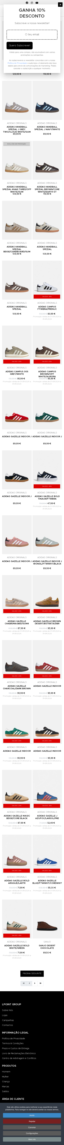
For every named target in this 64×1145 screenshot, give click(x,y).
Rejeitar (32, 1121)
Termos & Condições (13, 1043)
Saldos (5, 1091)
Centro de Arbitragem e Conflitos (19, 1058)
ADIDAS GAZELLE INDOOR (47, 686)
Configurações (32, 1133)
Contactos (7, 1025)
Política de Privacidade (13, 1039)
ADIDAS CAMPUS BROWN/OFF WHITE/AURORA (47, 374)
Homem (6, 1072)
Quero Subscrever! (19, 45)
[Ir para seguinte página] (35, 983)
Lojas (4, 1015)
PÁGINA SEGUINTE (32, 974)
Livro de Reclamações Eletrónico (19, 1053)
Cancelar (32, 1127)
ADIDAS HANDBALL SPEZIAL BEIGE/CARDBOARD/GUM (16, 249)
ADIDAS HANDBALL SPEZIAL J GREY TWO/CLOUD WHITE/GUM (17, 129)
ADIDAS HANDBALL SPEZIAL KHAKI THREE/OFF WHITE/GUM (16, 189)
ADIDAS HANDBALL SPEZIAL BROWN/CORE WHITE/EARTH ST (47, 189)
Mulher (5, 1077)
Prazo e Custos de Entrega (15, 1048)
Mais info (32, 1139)
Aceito (32, 1115)
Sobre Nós (7, 1010)
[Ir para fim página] (40, 983)
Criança (6, 1082)
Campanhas (8, 1020)
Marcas (5, 1087)
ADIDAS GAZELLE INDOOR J (17, 437)
